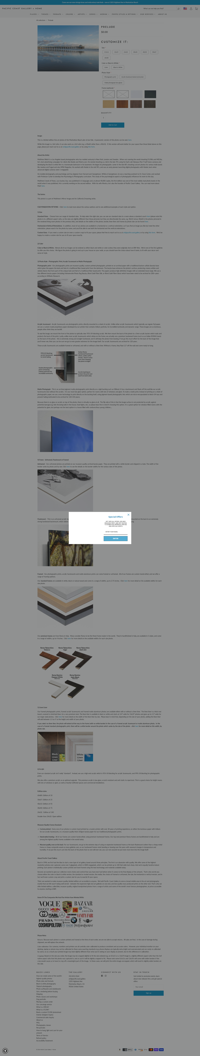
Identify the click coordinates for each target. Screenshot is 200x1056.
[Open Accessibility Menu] (5, 1051)
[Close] (128, 514)
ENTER (115, 538)
